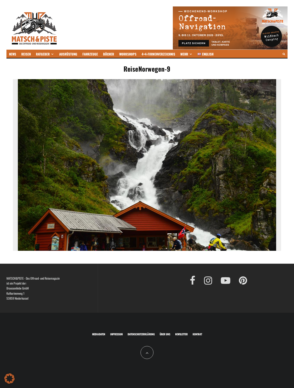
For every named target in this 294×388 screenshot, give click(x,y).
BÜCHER (108, 54)
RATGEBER (43, 54)
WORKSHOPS (127, 54)
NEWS (12, 54)
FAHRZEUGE (90, 54)
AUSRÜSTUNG (68, 54)
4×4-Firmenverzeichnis (158, 54)
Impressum (116, 334)
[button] (9, 378)
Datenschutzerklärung (141, 334)
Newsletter (181, 334)
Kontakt (197, 334)
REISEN (26, 54)
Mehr (184, 54)
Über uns (165, 334)
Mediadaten (98, 334)
